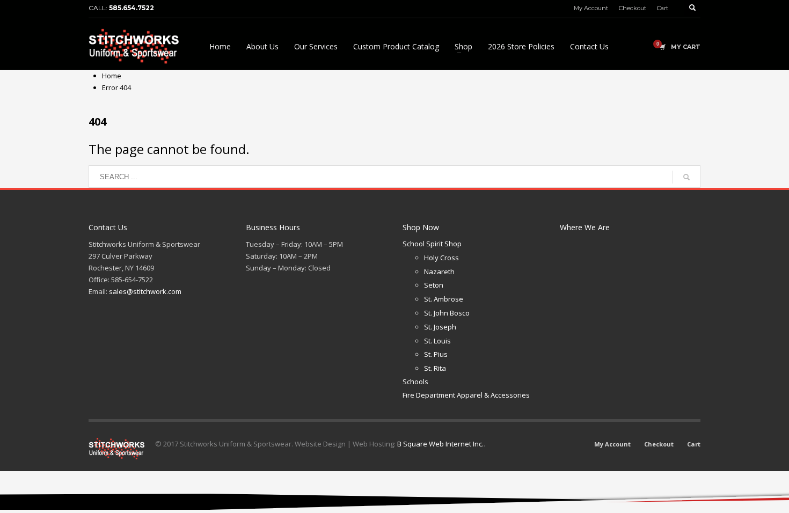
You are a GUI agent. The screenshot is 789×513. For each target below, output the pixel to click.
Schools (415, 381)
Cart (662, 8)
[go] (686, 177)
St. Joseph (440, 327)
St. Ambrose (443, 299)
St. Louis (437, 341)
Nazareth (439, 271)
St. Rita (435, 368)
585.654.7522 (131, 8)
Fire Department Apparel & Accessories (466, 395)
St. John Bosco (447, 313)
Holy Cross (441, 257)
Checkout (632, 8)
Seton (433, 285)
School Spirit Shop (432, 243)
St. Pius (436, 354)
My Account (591, 8)
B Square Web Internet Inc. (440, 444)
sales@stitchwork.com (145, 291)
